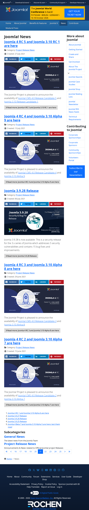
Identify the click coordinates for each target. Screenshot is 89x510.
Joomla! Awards (75, 77)
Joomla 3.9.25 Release (17, 421)
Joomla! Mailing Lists (75, 95)
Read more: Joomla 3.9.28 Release (22, 256)
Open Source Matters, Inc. (41, 498)
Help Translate (33, 487)
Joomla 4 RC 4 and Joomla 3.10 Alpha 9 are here (33, 118)
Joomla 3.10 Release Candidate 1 (21, 101)
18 (25, 451)
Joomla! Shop (74, 89)
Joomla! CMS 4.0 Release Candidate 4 (37, 172)
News (63, 23)
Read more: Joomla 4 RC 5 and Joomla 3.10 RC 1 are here (31, 107)
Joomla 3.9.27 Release (17, 416)
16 (15, 451)
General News (14, 437)
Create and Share (73, 55)
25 (60, 451)
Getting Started (75, 49)
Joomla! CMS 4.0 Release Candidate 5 (37, 98)
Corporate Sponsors (73, 144)
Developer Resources (77, 3)
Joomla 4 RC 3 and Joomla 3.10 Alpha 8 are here (33, 266)
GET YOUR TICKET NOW (74, 13)
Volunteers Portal (73, 159)
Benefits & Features (38, 23)
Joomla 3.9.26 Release (17, 418)
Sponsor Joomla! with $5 (69, 484)
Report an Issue (48, 487)
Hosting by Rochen (44, 508)
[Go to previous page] (11, 451)
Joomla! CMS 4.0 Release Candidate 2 (37, 395)
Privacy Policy (37, 484)
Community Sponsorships (75, 151)
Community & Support (58, 3)
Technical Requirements (75, 118)
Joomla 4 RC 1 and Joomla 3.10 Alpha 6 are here (28, 413)
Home (8, 23)
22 (45, 451)
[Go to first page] (6, 451)
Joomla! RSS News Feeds (74, 110)
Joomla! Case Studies (74, 83)
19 (30, 451)
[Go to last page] (69, 451)
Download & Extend (22, 3)
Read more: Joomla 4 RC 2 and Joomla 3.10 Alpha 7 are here (33, 405)
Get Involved (74, 62)
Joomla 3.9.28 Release (21, 190)
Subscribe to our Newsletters (76, 172)
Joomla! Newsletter (73, 103)
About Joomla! (20, 23)
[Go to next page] (65, 451)
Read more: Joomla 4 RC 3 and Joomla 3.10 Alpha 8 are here (33, 330)
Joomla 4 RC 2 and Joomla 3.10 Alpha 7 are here (33, 341)
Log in (59, 487)
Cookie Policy (51, 484)
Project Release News (25, 50)
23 (50, 451)
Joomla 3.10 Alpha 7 (14, 399)
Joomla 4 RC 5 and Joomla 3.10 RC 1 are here (32, 44)
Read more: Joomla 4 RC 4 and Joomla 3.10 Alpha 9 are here (33, 182)
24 (55, 451)
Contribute (73, 23)
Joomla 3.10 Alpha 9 (14, 176)
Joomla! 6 (54, 23)
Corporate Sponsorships (75, 136)
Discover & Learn (40, 3)
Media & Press (12, 28)
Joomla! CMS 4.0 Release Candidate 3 (37, 321)
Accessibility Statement (19, 484)
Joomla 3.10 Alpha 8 (14, 324)
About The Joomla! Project (75, 68)
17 (20, 451)
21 (40, 451)
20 (35, 451)
